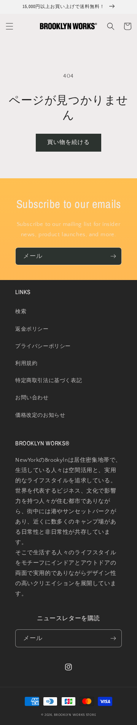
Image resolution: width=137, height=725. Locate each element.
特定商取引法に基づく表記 (48, 381)
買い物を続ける (68, 142)
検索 (20, 312)
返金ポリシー (32, 329)
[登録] (113, 256)
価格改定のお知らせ (40, 415)
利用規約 (26, 363)
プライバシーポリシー (43, 346)
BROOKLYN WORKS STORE (75, 715)
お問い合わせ (32, 398)
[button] (9, 26)
